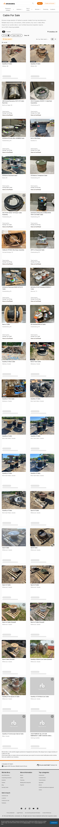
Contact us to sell (5, 800)
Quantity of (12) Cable (8, 399)
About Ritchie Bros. (6, 775)
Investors (4, 780)
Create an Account (49, 3)
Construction (41, 775)
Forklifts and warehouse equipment (46, 787)
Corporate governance (6, 777)
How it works (28, 9)
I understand (54, 822)
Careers (3, 782)
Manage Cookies (26, 822)
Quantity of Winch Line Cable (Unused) (41, 659)
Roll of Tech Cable (36, 361)
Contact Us (53, 765)
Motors (40, 785)
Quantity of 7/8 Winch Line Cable (40, 696)
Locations (52, 9)
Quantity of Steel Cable (8, 361)
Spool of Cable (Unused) (9, 622)
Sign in (40, 3)
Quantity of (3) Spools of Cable (10, 696)
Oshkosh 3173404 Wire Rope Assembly (13, 250)
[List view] (55, 39)
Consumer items (42, 777)
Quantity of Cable (7, 64)
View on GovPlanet (7, 115)
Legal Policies (20, 813)
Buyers (21, 775)
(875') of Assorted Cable (37, 250)
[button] (6, 35)
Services (37, 9)
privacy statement (38, 822)
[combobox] (42, 39)
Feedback (4, 803)
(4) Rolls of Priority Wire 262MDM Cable (13, 138)
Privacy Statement (10, 813)
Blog (3, 785)
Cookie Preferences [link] (47, 813)
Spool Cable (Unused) (8, 659)
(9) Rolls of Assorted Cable (9, 175)
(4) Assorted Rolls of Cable (38, 324)
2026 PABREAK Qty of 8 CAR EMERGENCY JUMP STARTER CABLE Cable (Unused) (41, 735)
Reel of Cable (6, 324)
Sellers (21, 777)
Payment (22, 785)
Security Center (5, 787)
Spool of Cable (35, 510)
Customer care (5, 795)
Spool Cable (5, 547)
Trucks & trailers (42, 780)
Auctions (19, 9)
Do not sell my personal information (32, 813)
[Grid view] (52, 39)
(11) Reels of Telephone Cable (39, 175)
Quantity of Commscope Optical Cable (13, 734)
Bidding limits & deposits (25, 782)
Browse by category (8, 9)
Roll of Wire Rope (35, 138)
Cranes (40, 790)
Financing (45, 9)
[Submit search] (33, 3)
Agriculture (41, 782)
